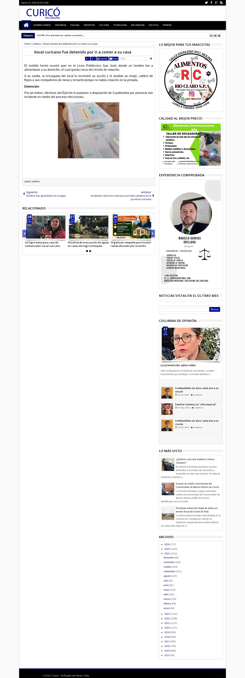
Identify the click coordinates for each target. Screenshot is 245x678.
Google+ (216, 3)
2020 (167, 627)
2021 (167, 623)
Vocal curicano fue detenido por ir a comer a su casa (82, 52)
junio (166, 585)
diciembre (169, 557)
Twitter (206, 3)
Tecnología (120, 25)
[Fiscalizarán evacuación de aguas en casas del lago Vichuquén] (88, 227)
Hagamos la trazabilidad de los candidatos (194, 384)
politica (36, 181)
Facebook (211, 3)
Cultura (104, 25)
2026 (167, 544)
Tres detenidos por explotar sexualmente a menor (69, 35)
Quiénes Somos (42, 25)
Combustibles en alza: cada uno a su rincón (197, 400)
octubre (168, 567)
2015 (167, 650)
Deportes (89, 25)
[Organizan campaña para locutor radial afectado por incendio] (131, 227)
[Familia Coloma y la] (167, 420)
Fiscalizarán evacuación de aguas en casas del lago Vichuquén (88, 244)
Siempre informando (31, 675)
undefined (197, 390)
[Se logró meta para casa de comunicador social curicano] (45, 227)
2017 (167, 641)
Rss (221, 3)
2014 (167, 655)
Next (24, 233)
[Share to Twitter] (32, 237)
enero (167, 608)
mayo (167, 590)
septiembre (170, 571)
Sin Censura (138, 25)
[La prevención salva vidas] (191, 344)
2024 (167, 553)
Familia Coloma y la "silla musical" (195, 415)
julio (166, 580)
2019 (167, 632)
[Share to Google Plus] (36, 237)
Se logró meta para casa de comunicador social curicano (42, 244)
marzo (167, 599)
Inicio (26, 25)
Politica (153, 25)
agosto (167, 576)
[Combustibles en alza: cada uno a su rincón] (167, 404)
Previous (152, 233)
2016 (167, 646)
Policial (75, 25)
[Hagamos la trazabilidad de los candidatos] (167, 387)
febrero (168, 603)
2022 (167, 618)
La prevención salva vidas (178, 365)
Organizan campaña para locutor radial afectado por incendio (131, 244)
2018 (167, 637)
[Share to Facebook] (28, 237)
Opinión (167, 25)
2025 (167, 549)
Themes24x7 (217, 675)
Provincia (60, 25)
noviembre (169, 562)
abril (166, 594)
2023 (167, 614)
